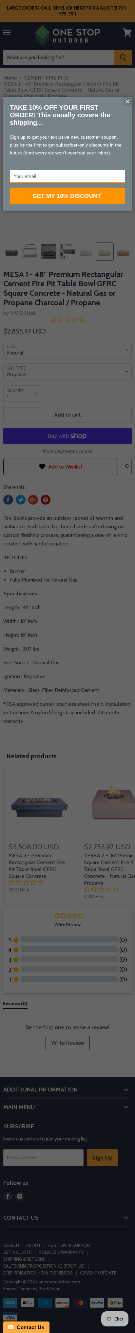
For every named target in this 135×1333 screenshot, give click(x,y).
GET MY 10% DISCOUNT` (67, 196)
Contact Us (28, 1327)
